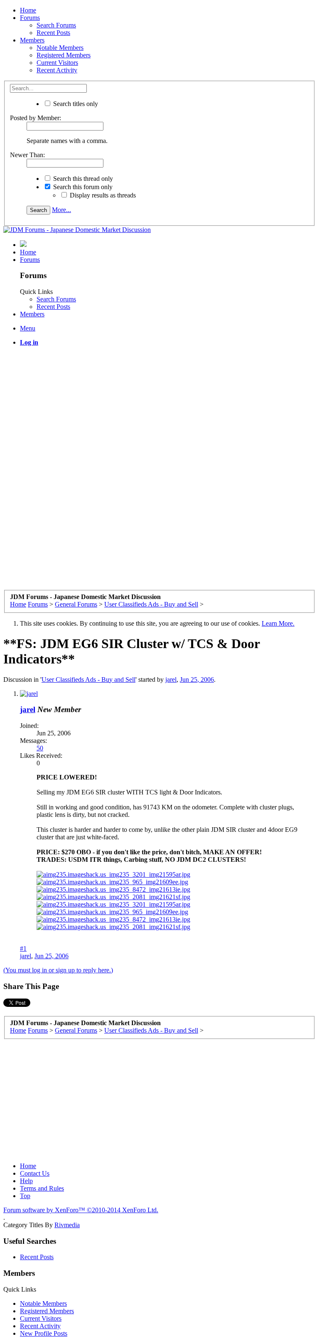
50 (40, 748)
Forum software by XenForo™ (80, 1209)
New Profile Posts (43, 1333)
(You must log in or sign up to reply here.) (58, 970)
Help (26, 1180)
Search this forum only (82, 186)
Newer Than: (27, 154)
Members (32, 40)
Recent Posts (53, 32)
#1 (23, 948)
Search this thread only (82, 178)
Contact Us (34, 1173)
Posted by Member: (35, 117)
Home (28, 10)
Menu (27, 328)
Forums (30, 17)
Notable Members (60, 47)
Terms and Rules (42, 1188)
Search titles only (75, 103)
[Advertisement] (159, 411)
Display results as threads (102, 195)
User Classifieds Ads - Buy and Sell (88, 679)
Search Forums (56, 25)
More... (61, 209)
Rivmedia (67, 1224)
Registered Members (64, 55)
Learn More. (278, 623)
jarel (171, 679)
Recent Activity (57, 70)
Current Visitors (57, 62)
